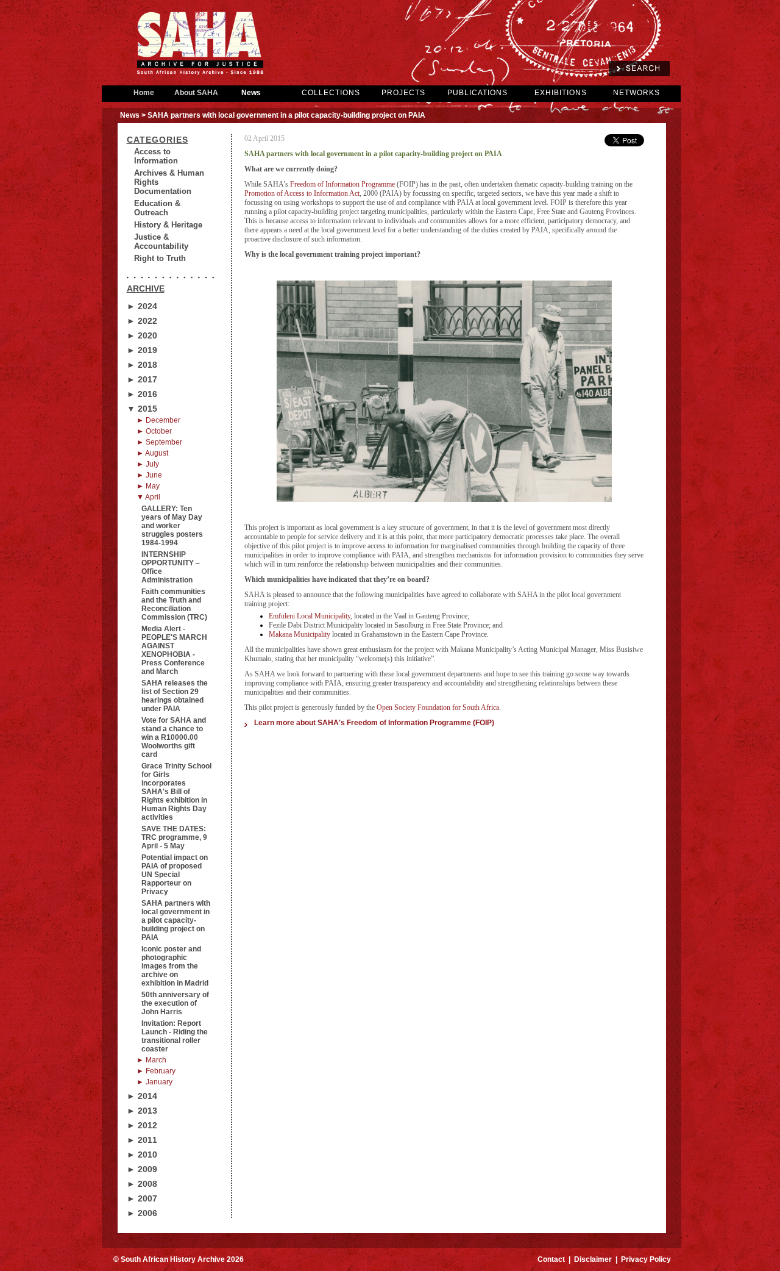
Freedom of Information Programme (342, 184)
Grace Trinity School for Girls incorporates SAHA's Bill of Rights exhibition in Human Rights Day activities (176, 792)
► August (152, 453)
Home (144, 92)
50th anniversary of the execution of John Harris (175, 1003)
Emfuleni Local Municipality (309, 616)
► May (148, 486)
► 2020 (142, 335)
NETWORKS (636, 92)
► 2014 (142, 1096)
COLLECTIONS (331, 92)
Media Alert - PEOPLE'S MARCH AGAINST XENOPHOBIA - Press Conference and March (174, 650)
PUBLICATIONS (477, 92)
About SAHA (196, 92)
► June (149, 475)
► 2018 (142, 365)
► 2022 (142, 321)
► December (158, 420)
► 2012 (142, 1125)
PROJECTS (403, 92)
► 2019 (142, 350)
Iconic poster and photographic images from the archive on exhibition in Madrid (174, 966)
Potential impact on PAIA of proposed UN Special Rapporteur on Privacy (174, 874)
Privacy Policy (646, 1259)
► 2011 (142, 1140)
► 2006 (142, 1213)
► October (154, 431)
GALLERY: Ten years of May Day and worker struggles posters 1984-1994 (172, 525)
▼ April (148, 497)
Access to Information (156, 156)
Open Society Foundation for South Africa (438, 707)
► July (147, 464)
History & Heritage (168, 224)
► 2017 (142, 379)
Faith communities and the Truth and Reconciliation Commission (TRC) (174, 604)
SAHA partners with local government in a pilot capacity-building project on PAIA (175, 920)
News (251, 92)
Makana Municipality (299, 634)
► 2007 (142, 1198)
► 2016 (142, 394)
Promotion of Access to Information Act (302, 193)
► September (159, 442)
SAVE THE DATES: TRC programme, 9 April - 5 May (174, 837)
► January (154, 1082)
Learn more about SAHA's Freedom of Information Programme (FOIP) (374, 722)
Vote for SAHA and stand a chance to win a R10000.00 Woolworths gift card (173, 737)
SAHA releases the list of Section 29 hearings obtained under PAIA (174, 696)
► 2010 (142, 1154)
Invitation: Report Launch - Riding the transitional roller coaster (174, 1036)
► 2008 (142, 1184)
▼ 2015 (142, 409)
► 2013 (142, 1110)
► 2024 (142, 306)
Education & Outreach (157, 208)
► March (151, 1060)
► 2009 (142, 1169)
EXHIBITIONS (560, 92)
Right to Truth (160, 258)
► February (156, 1071)
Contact (551, 1259)
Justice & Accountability (161, 241)
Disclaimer (593, 1259)
